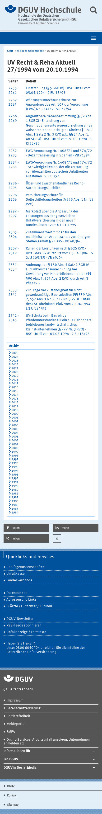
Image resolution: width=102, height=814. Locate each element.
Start (10, 51)
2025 (15, 353)
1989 (15, 489)
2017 (15, 383)
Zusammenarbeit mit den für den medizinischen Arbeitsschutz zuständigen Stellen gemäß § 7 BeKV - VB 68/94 (58, 237)
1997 (15, 459)
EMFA (10, 732)
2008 (15, 417)
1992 (15, 478)
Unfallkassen (16, 574)
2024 (15, 356)
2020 (15, 372)
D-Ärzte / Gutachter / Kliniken (29, 606)
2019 (15, 375)
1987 (15, 497)
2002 (15, 440)
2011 (15, 406)
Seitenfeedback (21, 689)
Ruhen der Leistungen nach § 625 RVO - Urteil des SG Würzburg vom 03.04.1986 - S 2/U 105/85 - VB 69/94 (59, 253)
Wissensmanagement (30, 51)
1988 (15, 493)
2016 (15, 387)
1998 (15, 455)
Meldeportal (15, 724)
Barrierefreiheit (18, 716)
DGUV (10, 786)
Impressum (14, 700)
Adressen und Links (21, 600)
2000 (15, 448)
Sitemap (12, 804)
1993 (15, 474)
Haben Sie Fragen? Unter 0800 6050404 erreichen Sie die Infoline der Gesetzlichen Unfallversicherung (45, 648)
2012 (15, 402)
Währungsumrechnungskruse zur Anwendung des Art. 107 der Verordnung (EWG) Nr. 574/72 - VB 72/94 (57, 105)
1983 (15, 508)
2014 (15, 394)
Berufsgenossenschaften (25, 567)
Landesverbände (19, 580)
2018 (15, 379)
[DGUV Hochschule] (43, 15)
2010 (15, 410)
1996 (15, 463)
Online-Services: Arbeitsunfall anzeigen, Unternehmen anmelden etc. (47, 741)
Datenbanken (16, 593)
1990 (15, 486)
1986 (15, 501)
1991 (15, 482)
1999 (15, 451)
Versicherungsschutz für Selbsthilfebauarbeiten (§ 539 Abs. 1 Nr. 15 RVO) (59, 199)
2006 (15, 425)
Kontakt (11, 795)
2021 (15, 368)
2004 (15, 432)
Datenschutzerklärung (23, 708)
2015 (15, 391)
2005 (15, 429)
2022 (15, 364)
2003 (15, 436)
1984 (15, 512)
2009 (15, 413)
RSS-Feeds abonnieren (23, 625)
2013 (15, 398)
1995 (15, 467)
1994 (15, 470)
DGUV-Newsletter (19, 619)
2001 (15, 444)
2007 (15, 421)
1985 (15, 505)
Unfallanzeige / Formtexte (26, 632)
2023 (15, 360)
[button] (26, 528)
